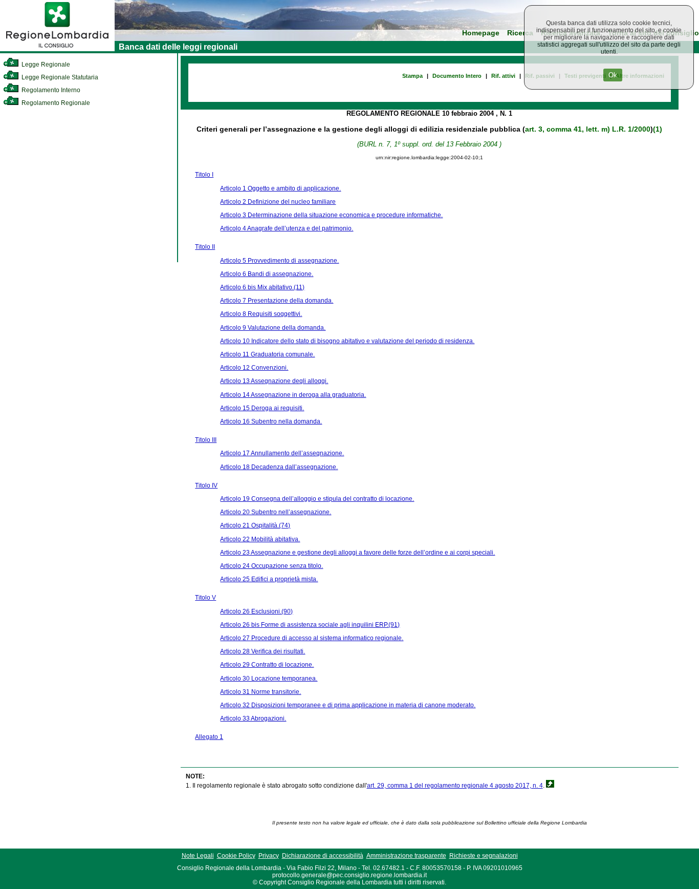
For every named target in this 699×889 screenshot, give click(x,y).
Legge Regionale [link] (45, 64)
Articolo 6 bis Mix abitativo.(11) (262, 287)
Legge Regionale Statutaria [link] (59, 77)
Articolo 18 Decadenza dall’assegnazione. (279, 467)
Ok (612, 75)
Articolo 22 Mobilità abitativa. (260, 539)
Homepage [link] (480, 33)
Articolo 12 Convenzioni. (254, 367)
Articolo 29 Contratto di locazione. (267, 664)
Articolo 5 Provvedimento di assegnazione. (279, 260)
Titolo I (204, 174)
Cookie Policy (236, 855)
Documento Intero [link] (457, 76)
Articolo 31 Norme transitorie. (260, 691)
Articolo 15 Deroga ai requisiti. (262, 408)
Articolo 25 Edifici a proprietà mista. (269, 579)
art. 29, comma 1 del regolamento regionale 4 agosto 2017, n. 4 (455, 785)
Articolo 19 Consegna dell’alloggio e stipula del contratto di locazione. (317, 498)
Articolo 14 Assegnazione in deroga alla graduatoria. (293, 394)
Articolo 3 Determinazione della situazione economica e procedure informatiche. (331, 215)
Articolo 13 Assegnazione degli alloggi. (274, 381)
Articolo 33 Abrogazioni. (253, 718)
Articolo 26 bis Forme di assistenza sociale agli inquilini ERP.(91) (310, 624)
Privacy (268, 855)
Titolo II (205, 246)
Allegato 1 (209, 736)
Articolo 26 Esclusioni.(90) (256, 611)
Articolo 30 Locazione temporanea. (268, 678)
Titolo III (205, 439)
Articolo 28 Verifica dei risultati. (262, 651)
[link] (57, 49)
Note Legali (198, 855)
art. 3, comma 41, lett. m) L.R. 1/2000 (587, 129)
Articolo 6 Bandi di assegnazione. (266, 274)
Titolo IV (206, 485)
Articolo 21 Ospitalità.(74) (255, 525)
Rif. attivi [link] (503, 76)
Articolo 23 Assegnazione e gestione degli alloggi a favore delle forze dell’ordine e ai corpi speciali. (357, 552)
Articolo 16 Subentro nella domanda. (271, 421)
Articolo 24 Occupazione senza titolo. (271, 565)
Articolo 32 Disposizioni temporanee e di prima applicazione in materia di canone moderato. (347, 705)
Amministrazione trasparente (406, 855)
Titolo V (205, 597)
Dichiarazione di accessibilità (322, 855)
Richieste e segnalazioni (483, 855)
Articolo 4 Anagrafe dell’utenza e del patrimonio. (286, 228)
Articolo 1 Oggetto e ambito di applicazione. (280, 188)
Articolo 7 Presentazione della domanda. (276, 300)
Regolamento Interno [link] (50, 90)
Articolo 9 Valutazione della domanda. (272, 327)
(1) (657, 129)
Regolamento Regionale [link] (55, 103)
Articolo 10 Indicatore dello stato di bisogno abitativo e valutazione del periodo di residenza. (347, 341)
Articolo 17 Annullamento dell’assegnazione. (282, 453)
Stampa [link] (412, 76)
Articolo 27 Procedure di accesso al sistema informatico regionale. (311, 638)
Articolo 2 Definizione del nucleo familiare (278, 201)
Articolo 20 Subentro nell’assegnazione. (275, 512)
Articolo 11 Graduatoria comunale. (267, 354)
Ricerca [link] (520, 33)
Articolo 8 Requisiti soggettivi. (261, 314)
